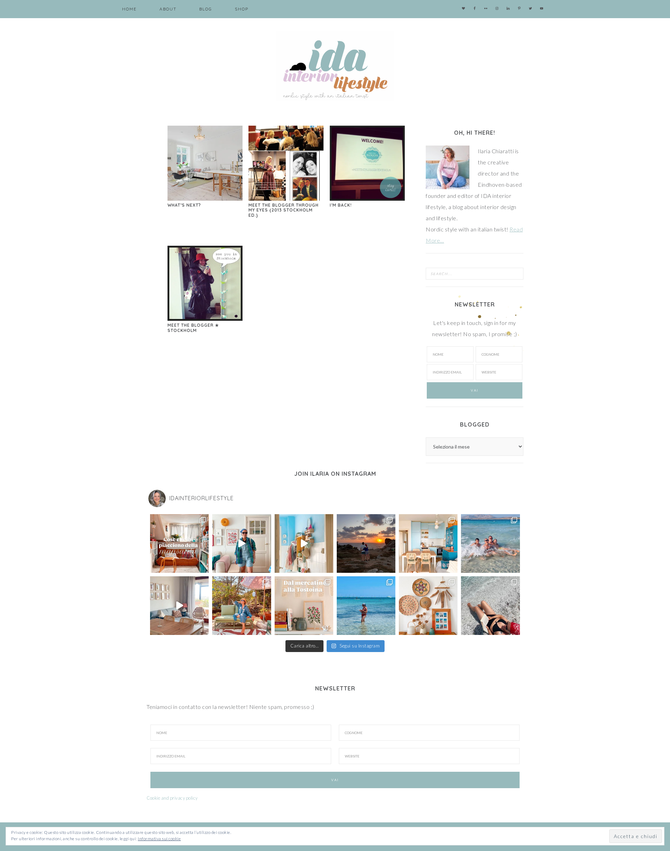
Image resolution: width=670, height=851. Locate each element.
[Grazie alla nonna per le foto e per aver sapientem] (490, 543)
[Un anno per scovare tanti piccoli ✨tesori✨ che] (304, 605)
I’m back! (341, 205)
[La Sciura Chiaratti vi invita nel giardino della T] (241, 605)
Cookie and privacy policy (172, 798)
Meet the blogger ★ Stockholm (193, 328)
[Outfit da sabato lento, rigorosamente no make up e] (241, 543)
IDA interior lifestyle (335, 66)
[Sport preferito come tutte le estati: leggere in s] (366, 605)
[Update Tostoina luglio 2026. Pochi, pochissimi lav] (428, 543)
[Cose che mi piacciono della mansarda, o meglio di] (179, 543)
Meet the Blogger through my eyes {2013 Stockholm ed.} (283, 210)
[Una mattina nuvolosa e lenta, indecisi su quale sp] (179, 605)
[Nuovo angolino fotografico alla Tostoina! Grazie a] (428, 605)
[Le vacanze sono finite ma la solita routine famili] (304, 543)
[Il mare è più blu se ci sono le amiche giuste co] (490, 605)
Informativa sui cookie (159, 838)
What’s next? (184, 205)
